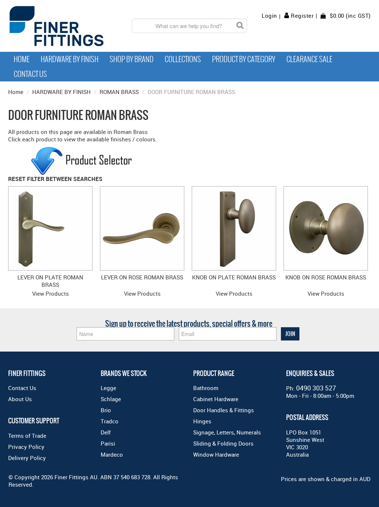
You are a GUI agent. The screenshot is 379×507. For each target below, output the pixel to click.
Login (269, 16)
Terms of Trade (27, 435)
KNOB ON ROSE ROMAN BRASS (325, 277)
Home (22, 59)
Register (302, 15)
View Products (50, 293)
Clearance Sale (309, 59)
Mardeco (112, 454)
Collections (183, 59)
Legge (108, 388)
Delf (106, 432)
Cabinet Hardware (215, 399)
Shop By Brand (132, 59)
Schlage (111, 399)
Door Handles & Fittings (223, 410)
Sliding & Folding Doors (223, 443)
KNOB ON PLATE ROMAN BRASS (234, 277)
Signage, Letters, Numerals (227, 432)
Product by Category (243, 59)
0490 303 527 (316, 387)
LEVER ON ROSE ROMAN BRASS (142, 277)
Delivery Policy (27, 457)
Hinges (202, 421)
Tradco (109, 421)
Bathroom (205, 388)
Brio (106, 410)
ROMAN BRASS (119, 91)
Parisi (108, 443)
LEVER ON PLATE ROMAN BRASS (50, 280)
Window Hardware (216, 454)
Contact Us (30, 74)
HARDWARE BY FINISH (61, 91)
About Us (20, 399)
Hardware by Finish (69, 59)
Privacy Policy (26, 446)
